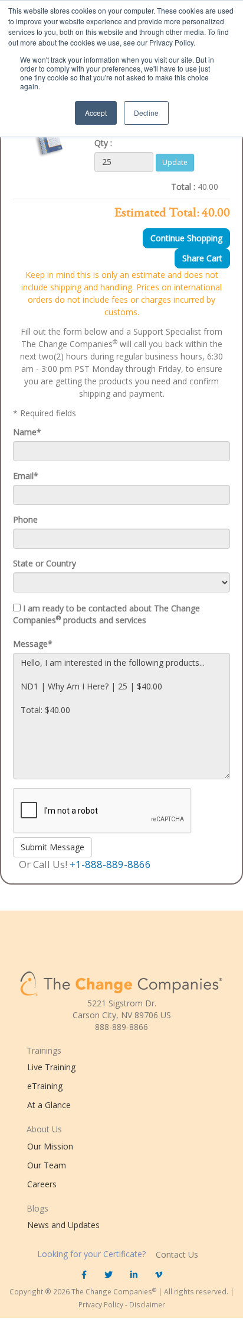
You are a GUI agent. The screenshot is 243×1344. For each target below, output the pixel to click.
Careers (42, 1184)
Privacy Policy (100, 1304)
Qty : (103, 142)
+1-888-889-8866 (110, 864)
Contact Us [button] (177, 1254)
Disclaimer (147, 1304)
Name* (27, 432)
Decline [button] (146, 113)
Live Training (51, 1067)
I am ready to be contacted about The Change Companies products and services (106, 614)
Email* (25, 475)
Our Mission (50, 1146)
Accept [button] (96, 113)
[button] (84, 1275)
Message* (32, 643)
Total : (183, 186)
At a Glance (49, 1104)
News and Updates (63, 1224)
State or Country (44, 563)
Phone (25, 519)
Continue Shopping (186, 238)
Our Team (46, 1165)
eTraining (45, 1086)
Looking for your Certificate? (92, 1253)
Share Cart (202, 258)
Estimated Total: (156, 212)
